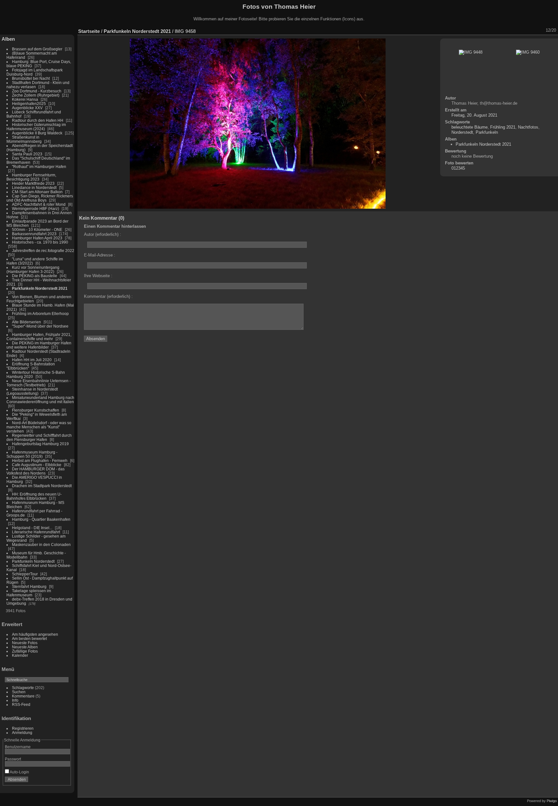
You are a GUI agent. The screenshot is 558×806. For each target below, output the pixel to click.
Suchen (19, 692)
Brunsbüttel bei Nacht (31, 78)
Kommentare (23, 696)
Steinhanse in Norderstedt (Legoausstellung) (32, 391)
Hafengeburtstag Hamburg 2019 (40, 444)
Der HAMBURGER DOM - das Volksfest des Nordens (35, 471)
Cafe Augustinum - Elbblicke (36, 465)
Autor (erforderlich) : (102, 234)
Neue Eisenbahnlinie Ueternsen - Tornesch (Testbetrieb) (38, 383)
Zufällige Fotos (25, 651)
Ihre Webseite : (98, 275)
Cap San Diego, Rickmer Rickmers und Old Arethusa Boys (39, 198)
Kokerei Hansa (25, 99)
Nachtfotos (528, 127)
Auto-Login (19, 772)
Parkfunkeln (487, 132)
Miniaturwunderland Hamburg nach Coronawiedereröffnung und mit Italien (40, 399)
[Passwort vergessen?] (64, 781)
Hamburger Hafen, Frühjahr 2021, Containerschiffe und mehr (38, 336)
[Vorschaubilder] (523, 30)
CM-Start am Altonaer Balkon (37, 192)
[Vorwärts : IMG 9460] (540, 30)
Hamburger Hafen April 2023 (37, 238)
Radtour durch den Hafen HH (37, 120)
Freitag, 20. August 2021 (474, 115)
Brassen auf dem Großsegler (37, 49)
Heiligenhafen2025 (29, 103)
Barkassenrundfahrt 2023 (34, 234)
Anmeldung (22, 732)
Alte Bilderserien (26, 322)
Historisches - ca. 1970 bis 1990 (40, 242)
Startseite (89, 31)
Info (15, 700)
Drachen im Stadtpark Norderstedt (42, 486)
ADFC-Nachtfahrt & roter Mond (39, 204)
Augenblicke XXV (27, 108)
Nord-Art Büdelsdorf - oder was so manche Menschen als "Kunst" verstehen (38, 427)
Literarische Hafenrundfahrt (36, 532)
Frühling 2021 (502, 127)
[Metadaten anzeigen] (506, 30)
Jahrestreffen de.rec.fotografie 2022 (43, 250)
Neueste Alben (25, 647)
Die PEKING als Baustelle (34, 276)
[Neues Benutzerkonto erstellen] (55, 781)
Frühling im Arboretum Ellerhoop (40, 313)
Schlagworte (23, 688)
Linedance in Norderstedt (34, 187)
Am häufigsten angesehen (35, 634)
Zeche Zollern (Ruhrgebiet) (35, 95)
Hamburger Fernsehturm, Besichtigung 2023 (31, 177)
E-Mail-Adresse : (99, 255)
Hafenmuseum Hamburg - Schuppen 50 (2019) (31, 454)
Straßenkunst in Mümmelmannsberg (24, 139)
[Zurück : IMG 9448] (532, 30)
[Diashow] (498, 30)
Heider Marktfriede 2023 (33, 183)
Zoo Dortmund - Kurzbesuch (36, 91)
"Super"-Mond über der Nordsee (40, 326)
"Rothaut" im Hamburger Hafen (39, 166)
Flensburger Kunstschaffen (35, 410)
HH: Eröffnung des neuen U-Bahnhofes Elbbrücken (34, 496)
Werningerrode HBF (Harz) (35, 208)
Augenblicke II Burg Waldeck (37, 133)
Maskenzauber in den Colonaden (41, 544)
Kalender (20, 655)
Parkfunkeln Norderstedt (33, 561)
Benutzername (18, 747)
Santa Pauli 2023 (27, 154)
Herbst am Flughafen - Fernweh (40, 460)
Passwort (13, 759)
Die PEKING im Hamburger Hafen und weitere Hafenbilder (38, 345)
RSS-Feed (21, 704)
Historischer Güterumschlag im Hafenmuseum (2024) (36, 126)
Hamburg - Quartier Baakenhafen (41, 519)
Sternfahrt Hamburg (29, 586)
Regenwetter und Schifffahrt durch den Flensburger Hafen (39, 437)
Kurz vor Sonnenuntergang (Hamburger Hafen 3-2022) (32, 269)
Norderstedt (462, 132)
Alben (8, 39)
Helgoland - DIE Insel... (32, 528)
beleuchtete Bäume (469, 127)
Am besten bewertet (29, 638)
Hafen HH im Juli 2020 (32, 360)
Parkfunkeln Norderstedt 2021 (39, 288)
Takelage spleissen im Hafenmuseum (28, 593)
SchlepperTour (25, 574)
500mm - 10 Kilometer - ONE (37, 229)
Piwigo (552, 801)
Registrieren (23, 728)
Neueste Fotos (24, 643)
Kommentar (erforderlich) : (108, 296)
